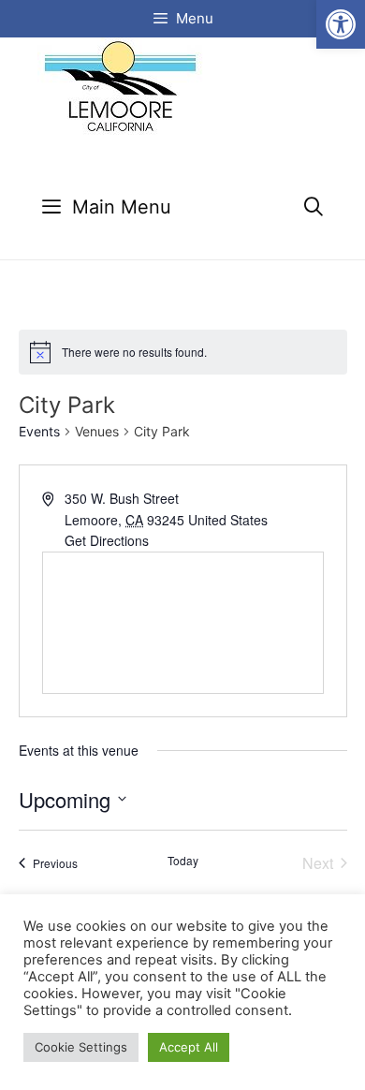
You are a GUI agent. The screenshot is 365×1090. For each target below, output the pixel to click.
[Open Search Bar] (313, 207)
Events (39, 431)
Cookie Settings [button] (81, 1046)
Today (183, 860)
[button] (340, 24)
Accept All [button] (188, 1046)
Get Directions (107, 540)
